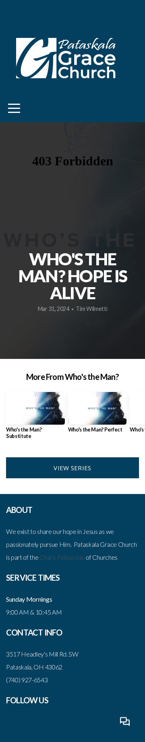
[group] (35, 419)
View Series (72, 468)
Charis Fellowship (62, 557)
